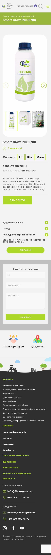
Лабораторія (11, 467)
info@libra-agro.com (19, 491)
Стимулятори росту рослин (15, 413)
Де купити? (37, 346)
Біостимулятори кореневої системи (19, 390)
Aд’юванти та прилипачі (13, 386)
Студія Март (19, 539)
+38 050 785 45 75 (18, 518)
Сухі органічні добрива (13, 417)
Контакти (8, 444)
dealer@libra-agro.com (21, 512)
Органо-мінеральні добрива (15, 405)
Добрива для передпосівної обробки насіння (23, 421)
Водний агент (9, 393)
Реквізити (8, 450)
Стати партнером (13, 346)
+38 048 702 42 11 (18, 497)
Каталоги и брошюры (17, 473)
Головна (6, 16)
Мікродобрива (9, 401)
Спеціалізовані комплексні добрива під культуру (24, 409)
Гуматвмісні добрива (12, 397)
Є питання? (25, 250)
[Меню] (47, 6)
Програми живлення (16, 455)
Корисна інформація (14, 432)
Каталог (14, 16)
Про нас (8, 425)
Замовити (17, 200)
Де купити (9, 462)
